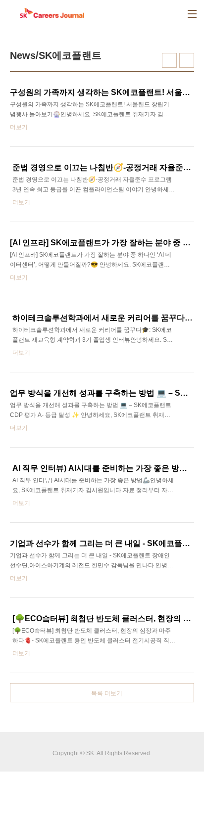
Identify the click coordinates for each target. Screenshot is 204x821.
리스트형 (186, 60)
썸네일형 (169, 60)
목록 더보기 (106, 693)
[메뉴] (192, 14)
